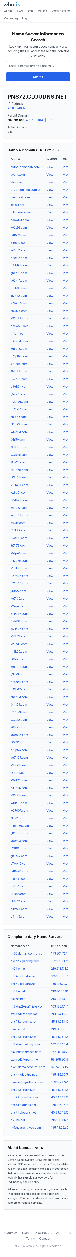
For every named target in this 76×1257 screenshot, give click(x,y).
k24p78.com (19, 606)
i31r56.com (18, 439)
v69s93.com (19, 841)
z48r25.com (19, 235)
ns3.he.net (18, 1120)
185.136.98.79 (60, 976)
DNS (31, 10)
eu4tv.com (18, 523)
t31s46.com (18, 894)
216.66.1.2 (57, 1029)
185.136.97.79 (60, 984)
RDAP (20, 10)
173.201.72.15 (60, 953)
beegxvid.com (20, 197)
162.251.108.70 (61, 1052)
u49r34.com (19, 341)
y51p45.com (19, 553)
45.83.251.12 (59, 1037)
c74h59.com (19, 682)
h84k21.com (19, 500)
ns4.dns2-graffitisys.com (27, 1082)
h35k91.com (19, 878)
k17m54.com (19, 485)
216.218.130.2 (60, 999)
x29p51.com (19, 492)
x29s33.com (19, 644)
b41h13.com (19, 916)
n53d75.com (19, 560)
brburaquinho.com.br (26, 189)
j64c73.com (19, 371)
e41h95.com (19, 788)
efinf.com (17, 182)
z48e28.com (19, 871)
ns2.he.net (18, 968)
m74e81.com (19, 409)
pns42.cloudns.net (23, 984)
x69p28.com (19, 735)
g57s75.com (19, 394)
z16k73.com (19, 636)
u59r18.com (19, 538)
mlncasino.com (21, 212)
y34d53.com (19, 432)
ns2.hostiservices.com (26, 1052)
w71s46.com (19, 629)
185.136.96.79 (60, 1105)
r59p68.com (19, 750)
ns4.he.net (18, 1029)
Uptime (42, 10)
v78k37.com (19, 303)
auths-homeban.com (25, 167)
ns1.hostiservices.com (26, 1127)
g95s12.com (19, 273)
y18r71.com (19, 765)
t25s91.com (18, 742)
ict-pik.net (17, 205)
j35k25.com (18, 818)
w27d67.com (19, 810)
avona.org (18, 174)
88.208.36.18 (60, 1059)
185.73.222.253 (61, 1127)
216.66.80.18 (59, 991)
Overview (11, 1232)
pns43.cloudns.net (23, 976)
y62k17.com (19, 280)
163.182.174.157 (61, 1082)
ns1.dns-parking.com (25, 961)
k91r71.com (19, 795)
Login (25, 18)
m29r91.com (19, 401)
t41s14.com (18, 333)
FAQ (69, 1232)
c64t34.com (19, 311)
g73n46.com (19, 583)
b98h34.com (19, 386)
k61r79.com (19, 727)
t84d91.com (19, 621)
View (49, 167)
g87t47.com (19, 856)
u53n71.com (19, 379)
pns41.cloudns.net (23, 1105)
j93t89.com (18, 447)
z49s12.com (19, 242)
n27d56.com (19, 712)
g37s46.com (19, 454)
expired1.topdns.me (24, 1014)
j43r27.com (18, 591)
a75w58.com (19, 326)
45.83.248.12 (60, 1112)
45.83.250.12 (59, 1021)
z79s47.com (19, 613)
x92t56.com (19, 227)
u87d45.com (19, 576)
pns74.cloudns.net (23, 1037)
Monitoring (11, 18)
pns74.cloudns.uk (23, 1090)
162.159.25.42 (60, 1044)
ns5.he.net (18, 991)
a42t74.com (19, 909)
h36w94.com (20, 220)
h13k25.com (19, 651)
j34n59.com (19, 704)
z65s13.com (19, 348)
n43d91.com (19, 265)
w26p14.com (19, 515)
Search (38, 77)
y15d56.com (19, 568)
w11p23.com (19, 507)
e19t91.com (18, 848)
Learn (26, 1232)
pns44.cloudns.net (24, 1074)
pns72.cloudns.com (24, 1097)
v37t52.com (19, 719)
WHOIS (8, 10)
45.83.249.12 (17, 108)
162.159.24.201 (61, 961)
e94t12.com (19, 780)
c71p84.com (19, 356)
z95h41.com (19, 666)
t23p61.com (19, 477)
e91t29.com (19, 417)
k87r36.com (19, 598)
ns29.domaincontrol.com (28, 1067)
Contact (44, 1238)
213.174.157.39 (60, 1014)
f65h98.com (19, 288)
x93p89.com (19, 318)
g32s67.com (19, 674)
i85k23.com (18, 462)
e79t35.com (19, 258)
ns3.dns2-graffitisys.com (27, 1006)
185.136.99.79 (60, 1074)
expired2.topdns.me (24, 1059)
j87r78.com (18, 545)
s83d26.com (19, 901)
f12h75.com (19, 424)
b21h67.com (19, 689)
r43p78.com (19, 470)
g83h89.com (19, 833)
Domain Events (61, 10)
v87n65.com (19, 757)
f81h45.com (19, 772)
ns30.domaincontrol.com (28, 953)
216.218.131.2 (59, 968)
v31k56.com (19, 803)
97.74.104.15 (59, 1067)
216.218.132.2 (60, 1120)
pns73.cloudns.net (23, 1021)
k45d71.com (19, 250)
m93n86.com (20, 825)
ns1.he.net (18, 999)
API (58, 1232)
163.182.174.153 (61, 1006)
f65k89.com (19, 530)
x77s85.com (19, 364)
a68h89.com (19, 659)
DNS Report (43, 1232)
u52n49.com (19, 886)
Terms (30, 1238)
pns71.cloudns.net (23, 1112)
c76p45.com (19, 863)
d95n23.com (19, 697)
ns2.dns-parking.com (25, 1044)
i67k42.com (19, 295)
